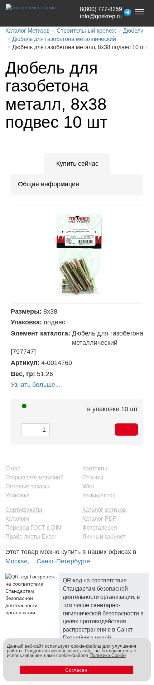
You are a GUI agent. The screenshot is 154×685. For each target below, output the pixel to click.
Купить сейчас (77, 163)
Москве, (17, 561)
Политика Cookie (108, 655)
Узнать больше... (36, 384)
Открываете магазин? (34, 477)
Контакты (94, 468)
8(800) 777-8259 (101, 9)
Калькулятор (99, 495)
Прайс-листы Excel (30, 537)
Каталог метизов (104, 510)
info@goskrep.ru (101, 16)
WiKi (88, 486)
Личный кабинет (103, 537)
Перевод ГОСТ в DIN (33, 528)
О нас (12, 468)
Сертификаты (23, 510)
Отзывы (93, 477)
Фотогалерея (99, 528)
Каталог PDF (99, 519)
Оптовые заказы (27, 486)
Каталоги (17, 519)
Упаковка (17, 495)
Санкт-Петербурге (64, 561)
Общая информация (48, 184)
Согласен (76, 670)
